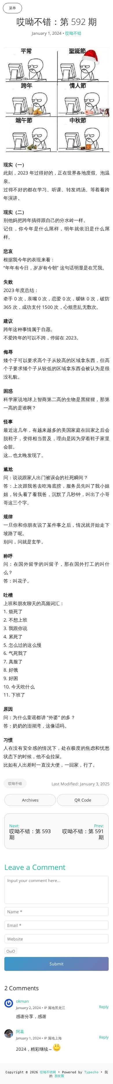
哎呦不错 (73, 33)
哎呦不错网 (48, 1072)
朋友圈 (59, 1076)
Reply (104, 1006)
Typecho (91, 1072)
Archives (30, 800)
